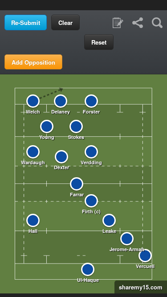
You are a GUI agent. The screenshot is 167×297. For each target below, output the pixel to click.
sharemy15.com (138, 287)
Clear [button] (65, 22)
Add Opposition (33, 62)
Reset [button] (98, 42)
